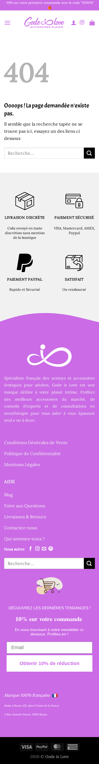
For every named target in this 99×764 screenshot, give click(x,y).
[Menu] (7, 22)
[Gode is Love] (44, 23)
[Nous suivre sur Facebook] (30, 548)
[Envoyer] (89, 153)
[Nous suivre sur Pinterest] (50, 548)
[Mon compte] (73, 22)
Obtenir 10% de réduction (49, 663)
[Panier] (92, 22)
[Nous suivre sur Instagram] (82, 22)
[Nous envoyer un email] (44, 548)
